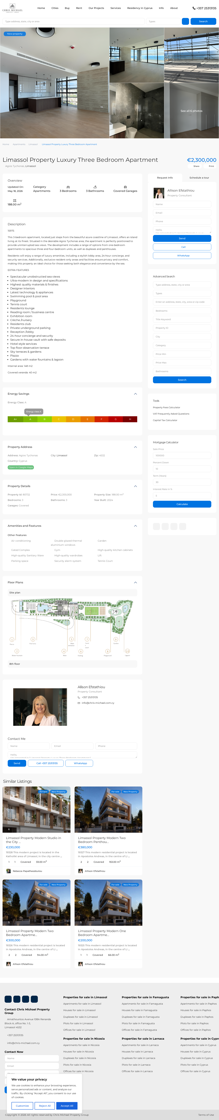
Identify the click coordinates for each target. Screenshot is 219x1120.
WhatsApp (80, 763)
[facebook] (156, 526)
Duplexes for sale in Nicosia (79, 1058)
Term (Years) (159, 475)
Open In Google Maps (21, 467)
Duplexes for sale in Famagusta (140, 1016)
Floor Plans (15, 582)
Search (182, 379)
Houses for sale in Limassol (79, 1010)
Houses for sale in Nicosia (78, 1051)
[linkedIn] (165, 526)
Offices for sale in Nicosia (78, 1071)
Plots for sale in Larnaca (136, 1064)
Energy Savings (18, 393)
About (174, 8)
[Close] (78, 1077)
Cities (54, 8)
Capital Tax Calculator (165, 420)
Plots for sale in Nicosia (77, 1064)
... (61, 856)
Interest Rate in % (162, 489)
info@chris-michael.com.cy (98, 702)
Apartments (19, 144)
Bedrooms (161, 310)
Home (41, 8)
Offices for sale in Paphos (196, 1029)
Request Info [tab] (165, 177)
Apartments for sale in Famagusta (142, 1003)
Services (116, 8)
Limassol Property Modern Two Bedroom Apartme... (30, 933)
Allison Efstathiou (91, 687)
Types (152, 21)
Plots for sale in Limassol (78, 1023)
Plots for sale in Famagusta (138, 1023)
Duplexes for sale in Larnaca (138, 1058)
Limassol (33, 144)
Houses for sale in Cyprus (196, 1051)
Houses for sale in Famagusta (139, 1010)
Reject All (45, 1105)
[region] (44, 1093)
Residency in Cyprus (139, 8)
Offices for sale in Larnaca (137, 1071)
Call (47, 763)
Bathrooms (162, 371)
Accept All (67, 1105)
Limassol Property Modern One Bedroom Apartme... (102, 933)
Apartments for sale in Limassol (82, 1003)
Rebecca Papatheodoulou (27, 871)
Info (161, 8)
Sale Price (158, 449)
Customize (22, 1105)
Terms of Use (206, 1114)
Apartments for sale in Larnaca (140, 1045)
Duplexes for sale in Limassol (80, 1016)
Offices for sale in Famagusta (139, 1029)
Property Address (20, 447)
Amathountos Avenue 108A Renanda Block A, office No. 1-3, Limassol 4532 (28, 1023)
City (158, 336)
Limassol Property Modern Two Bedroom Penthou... (102, 840)
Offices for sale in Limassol (79, 1029)
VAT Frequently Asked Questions (171, 413)
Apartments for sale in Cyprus (198, 1045)
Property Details (19, 486)
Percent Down (161, 462)
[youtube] (173, 526)
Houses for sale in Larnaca (137, 1051)
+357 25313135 (206, 8)
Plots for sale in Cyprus (194, 1064)
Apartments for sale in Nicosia (81, 1045)
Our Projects (96, 8)
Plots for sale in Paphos (195, 1023)
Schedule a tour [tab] (199, 177)
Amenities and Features (24, 525)
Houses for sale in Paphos (196, 1010)
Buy (67, 8)
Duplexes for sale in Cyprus (197, 1058)
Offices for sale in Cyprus (195, 1071)
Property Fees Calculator (166, 407)
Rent (79, 8)
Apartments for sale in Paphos (199, 1003)
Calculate (182, 504)
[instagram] (182, 526)
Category (161, 345)
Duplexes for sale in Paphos (197, 1016)
